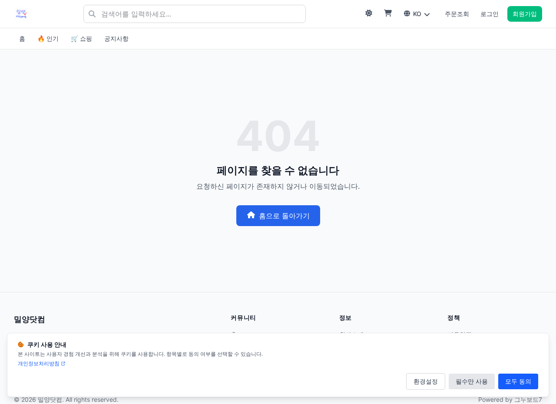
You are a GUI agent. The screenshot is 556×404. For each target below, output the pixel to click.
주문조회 (457, 13)
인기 (48, 38)
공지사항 (116, 38)
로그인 (489, 13)
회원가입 (525, 13)
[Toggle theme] (369, 14)
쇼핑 (81, 38)
